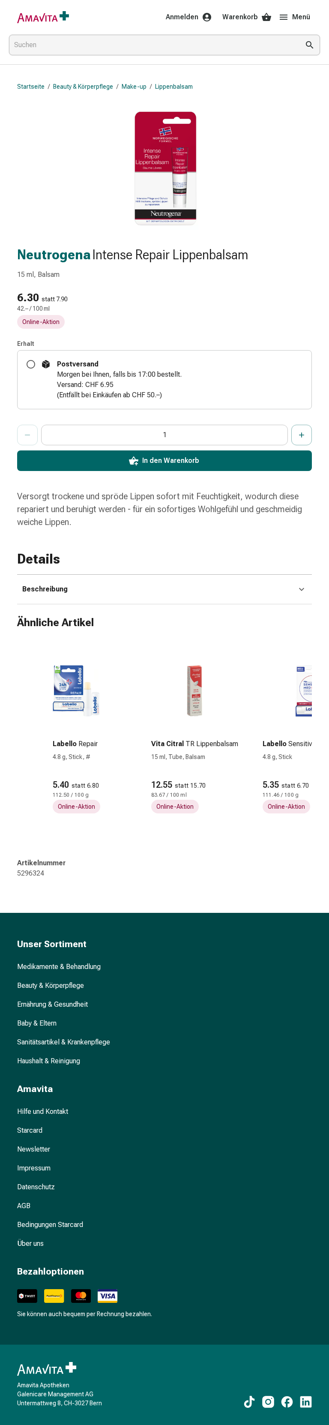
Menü (301, 17)
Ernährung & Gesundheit (52, 1004)
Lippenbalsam (174, 86)
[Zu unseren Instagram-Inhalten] (268, 1402)
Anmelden (182, 17)
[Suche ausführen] (309, 45)
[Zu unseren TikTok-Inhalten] (249, 1402)
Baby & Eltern (37, 1023)
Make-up (134, 86)
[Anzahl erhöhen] (301, 435)
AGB (23, 1206)
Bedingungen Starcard (50, 1225)
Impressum (34, 1168)
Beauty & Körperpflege (83, 86)
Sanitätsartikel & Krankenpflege (63, 1042)
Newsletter (33, 1149)
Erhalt (25, 344)
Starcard (29, 1130)
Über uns (30, 1243)
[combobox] (152, 45)
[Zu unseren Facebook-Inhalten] (287, 1402)
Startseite (31, 86)
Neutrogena (54, 254)
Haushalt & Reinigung (48, 1061)
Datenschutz (36, 1187)
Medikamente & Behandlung (59, 967)
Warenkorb (240, 17)
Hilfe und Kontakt (42, 1111)
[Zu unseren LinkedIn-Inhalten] (306, 1402)
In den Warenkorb (170, 460)
